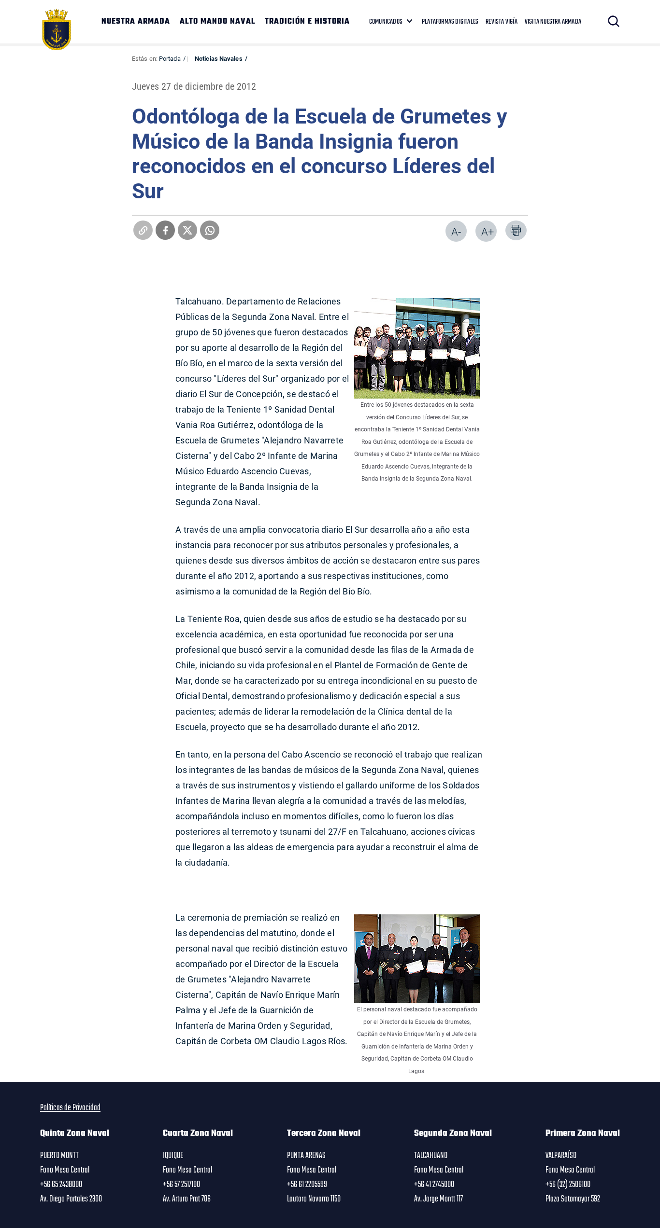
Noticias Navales (219, 58)
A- (456, 231)
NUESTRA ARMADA (135, 21)
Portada (170, 58)
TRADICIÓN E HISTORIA (307, 21)
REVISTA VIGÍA (501, 22)
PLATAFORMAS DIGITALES (450, 22)
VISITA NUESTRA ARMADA (553, 22)
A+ (487, 231)
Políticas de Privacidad (70, 1108)
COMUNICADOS (385, 22)
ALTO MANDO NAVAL (217, 21)
